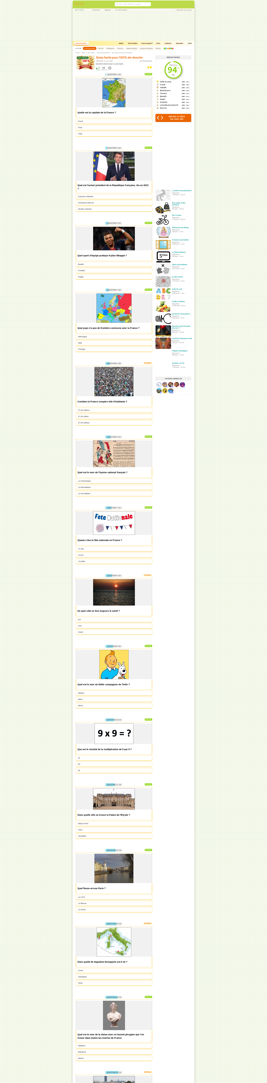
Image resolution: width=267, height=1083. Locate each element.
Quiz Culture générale (103, 52)
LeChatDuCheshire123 (169, 105)
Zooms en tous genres (181, 314)
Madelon (81, 1046)
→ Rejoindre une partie (183, 10)
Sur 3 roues (176, 215)
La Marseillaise (84, 487)
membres (107, 10)
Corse (80, 970)
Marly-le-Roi (83, 823)
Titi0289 (163, 87)
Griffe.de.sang (165, 82)
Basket (81, 264)
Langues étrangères (146, 48)
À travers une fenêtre (180, 240)
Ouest (80, 632)
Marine (81, 1058)
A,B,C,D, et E (177, 289)
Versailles (82, 836)
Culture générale (89, 48)
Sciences (120, 48)
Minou (80, 706)
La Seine (82, 910)
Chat (190, 43)
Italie (80, 343)
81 (79, 758)
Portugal (81, 349)
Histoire (100, 48)
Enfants (158, 48)
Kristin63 (163, 102)
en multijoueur (121, 10)
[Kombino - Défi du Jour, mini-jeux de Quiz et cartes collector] (168, 48)
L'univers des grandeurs (182, 190)
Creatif (162, 85)
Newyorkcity (147, 61)
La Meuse (82, 903)
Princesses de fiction (180, 227)
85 (79, 770)
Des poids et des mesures (179, 204)
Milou (80, 699)
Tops (158, 43)
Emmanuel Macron (86, 203)
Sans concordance (179, 264)
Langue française (131, 48)
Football (81, 270)
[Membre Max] (167, 387)
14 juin (81, 555)
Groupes (179, 43)
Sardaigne (82, 977)
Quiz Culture (91, 52)
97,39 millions (84, 423)
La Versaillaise (84, 494)
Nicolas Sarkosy (85, 209)
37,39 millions (84, 410)
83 (79, 764)
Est (79, 619)
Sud (79, 626)
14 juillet (81, 561)
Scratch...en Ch (178, 363)
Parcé (80, 121)
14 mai (81, 549)
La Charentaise (84, 481)
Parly (80, 134)
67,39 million (83, 416)
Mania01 (163, 96)
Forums (168, 43)
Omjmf (162, 99)
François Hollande (85, 196)
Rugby (81, 277)
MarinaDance (165, 90)
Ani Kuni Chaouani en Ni (182, 338)
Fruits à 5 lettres (178, 301)
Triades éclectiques (180, 351)
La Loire (81, 897)
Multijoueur (146, 43)
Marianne (82, 1052)
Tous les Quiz (80, 43)
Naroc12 (163, 108)
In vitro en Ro (177, 277)
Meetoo (81, 693)
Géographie (110, 48)
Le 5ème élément (179, 252)
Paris (80, 127)
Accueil (77, 52)
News (121, 43)
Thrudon (163, 93)
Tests (133, 43)
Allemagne (82, 337)
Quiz (83, 52)
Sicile (80, 983)
